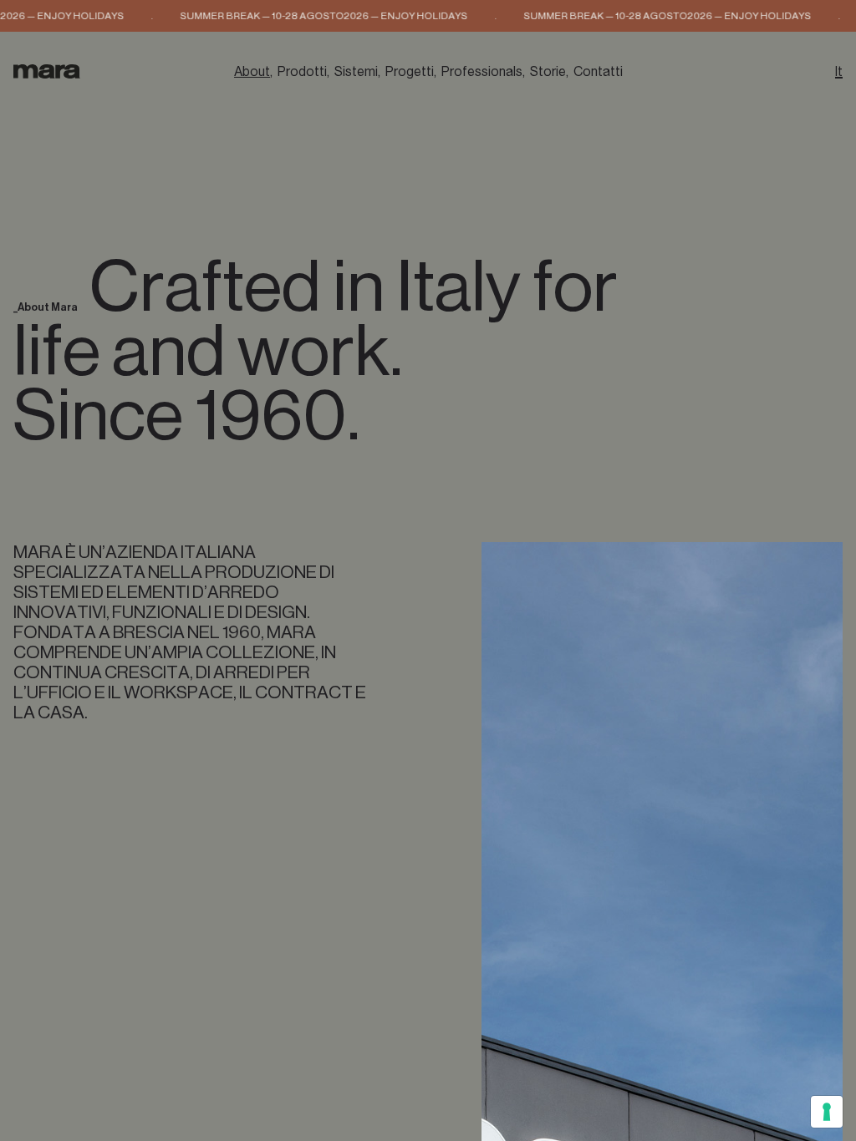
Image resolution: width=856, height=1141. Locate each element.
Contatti (598, 72)
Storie (548, 72)
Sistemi (356, 72)
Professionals (481, 72)
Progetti (409, 72)
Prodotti (302, 72)
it (839, 72)
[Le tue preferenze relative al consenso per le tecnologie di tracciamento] (827, 1112)
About (252, 72)
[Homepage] (46, 71)
